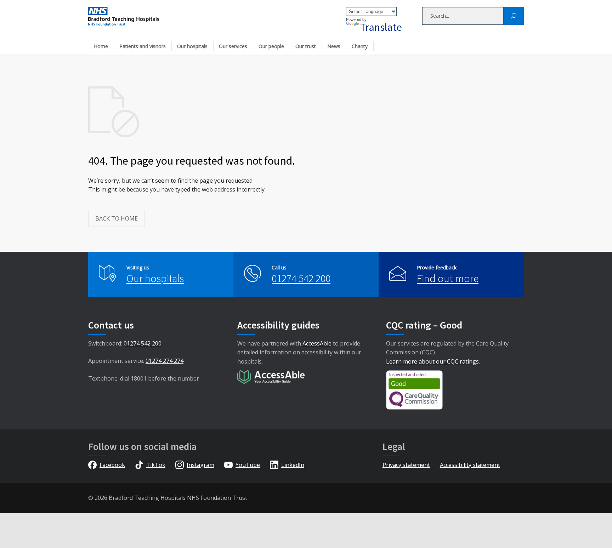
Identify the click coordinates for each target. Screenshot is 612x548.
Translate (381, 27)
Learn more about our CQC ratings (432, 361)
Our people (271, 46)
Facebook (112, 465)
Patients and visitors (142, 46)
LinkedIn (292, 465)
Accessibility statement (470, 465)
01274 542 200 (301, 278)
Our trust (305, 46)
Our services (233, 46)
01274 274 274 (164, 361)
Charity (360, 46)
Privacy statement (406, 465)
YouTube (248, 465)
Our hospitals (192, 46)
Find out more (447, 278)
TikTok (155, 465)
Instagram (200, 465)
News (333, 46)
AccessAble (317, 343)
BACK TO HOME (116, 218)
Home (101, 46)
